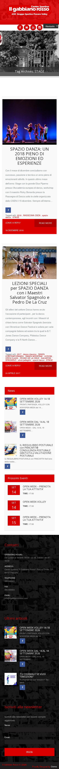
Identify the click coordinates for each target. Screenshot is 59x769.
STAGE (16, 217)
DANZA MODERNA (34, 356)
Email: (7, 737)
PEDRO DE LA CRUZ (29, 358)
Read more (45, 222)
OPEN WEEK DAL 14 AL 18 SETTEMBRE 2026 (34, 423)
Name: (7, 725)
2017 (19, 354)
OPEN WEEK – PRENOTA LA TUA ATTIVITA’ (37, 488)
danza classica (29, 354)
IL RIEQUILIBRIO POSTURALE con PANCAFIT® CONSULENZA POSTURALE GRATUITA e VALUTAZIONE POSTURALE (36, 450)
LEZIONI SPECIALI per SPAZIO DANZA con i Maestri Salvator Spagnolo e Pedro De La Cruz (29, 292)
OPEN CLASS (11, 358)
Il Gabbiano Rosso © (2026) (14, 764)
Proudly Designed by (44, 766)
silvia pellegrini (24, 360)
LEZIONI (48, 356)
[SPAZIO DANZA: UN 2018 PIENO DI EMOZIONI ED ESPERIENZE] (29, 120)
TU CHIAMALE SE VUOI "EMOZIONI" (33, 675)
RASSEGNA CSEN (31, 215)
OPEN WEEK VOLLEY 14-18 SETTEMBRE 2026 (35, 400)
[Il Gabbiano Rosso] (30, 14)
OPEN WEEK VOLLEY (34, 501)
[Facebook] (8, 210)
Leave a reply (13, 222)
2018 (19, 215)
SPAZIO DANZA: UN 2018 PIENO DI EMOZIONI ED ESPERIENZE (29, 156)
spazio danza (38, 360)
